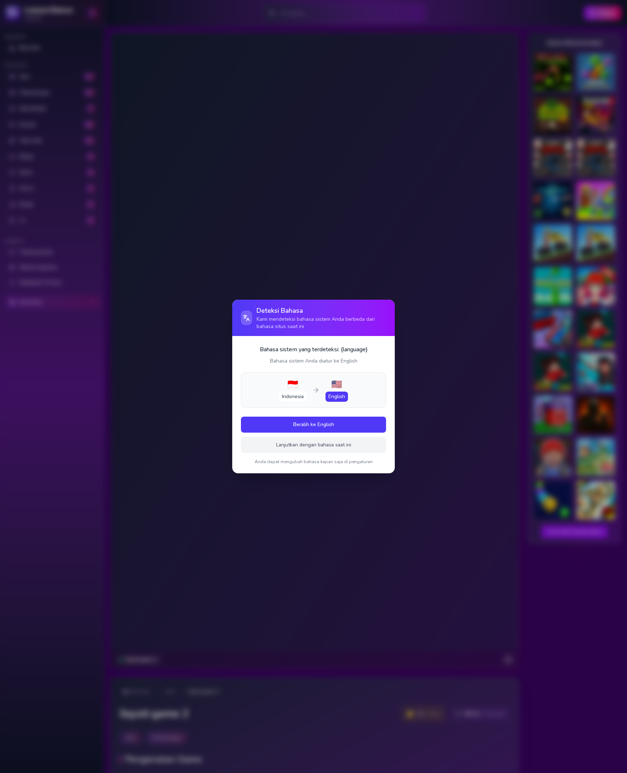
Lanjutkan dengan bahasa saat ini (313, 444)
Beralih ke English (313, 424)
